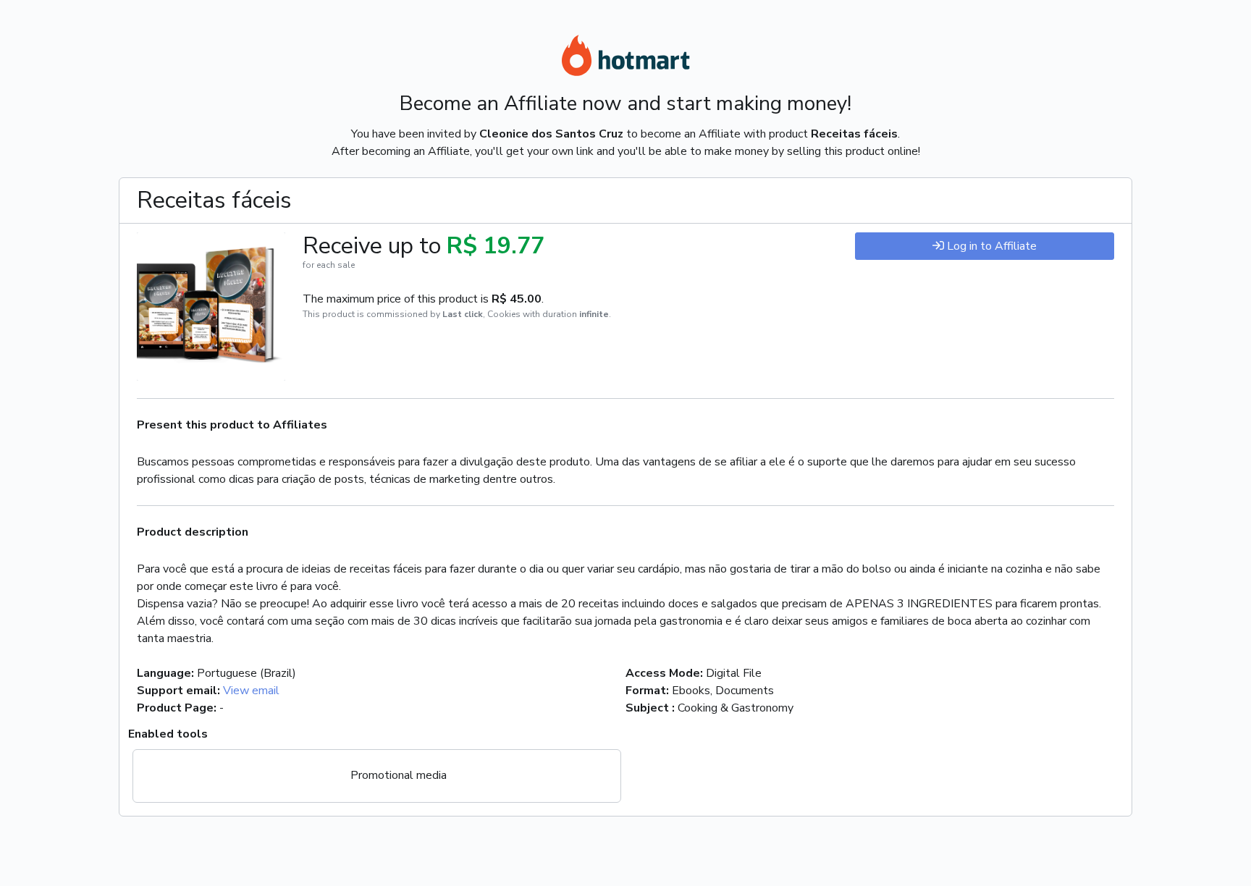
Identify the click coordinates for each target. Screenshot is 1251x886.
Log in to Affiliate (992, 246)
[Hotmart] (625, 58)
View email (251, 691)
